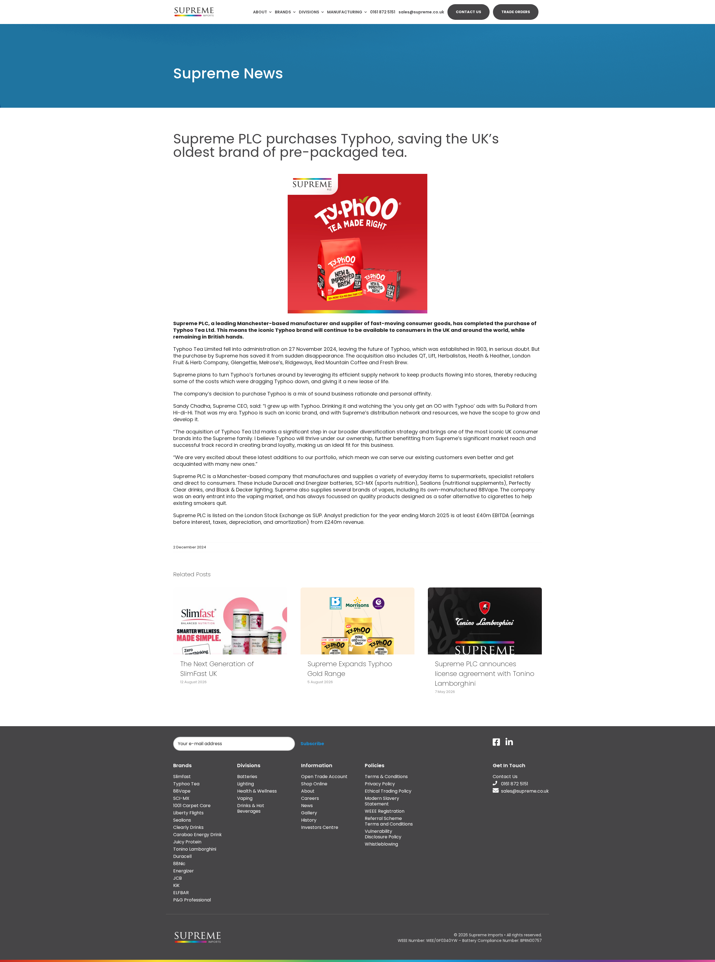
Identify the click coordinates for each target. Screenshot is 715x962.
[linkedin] (509, 742)
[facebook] (496, 742)
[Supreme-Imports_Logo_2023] (194, 8)
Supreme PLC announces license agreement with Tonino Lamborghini (484, 673)
